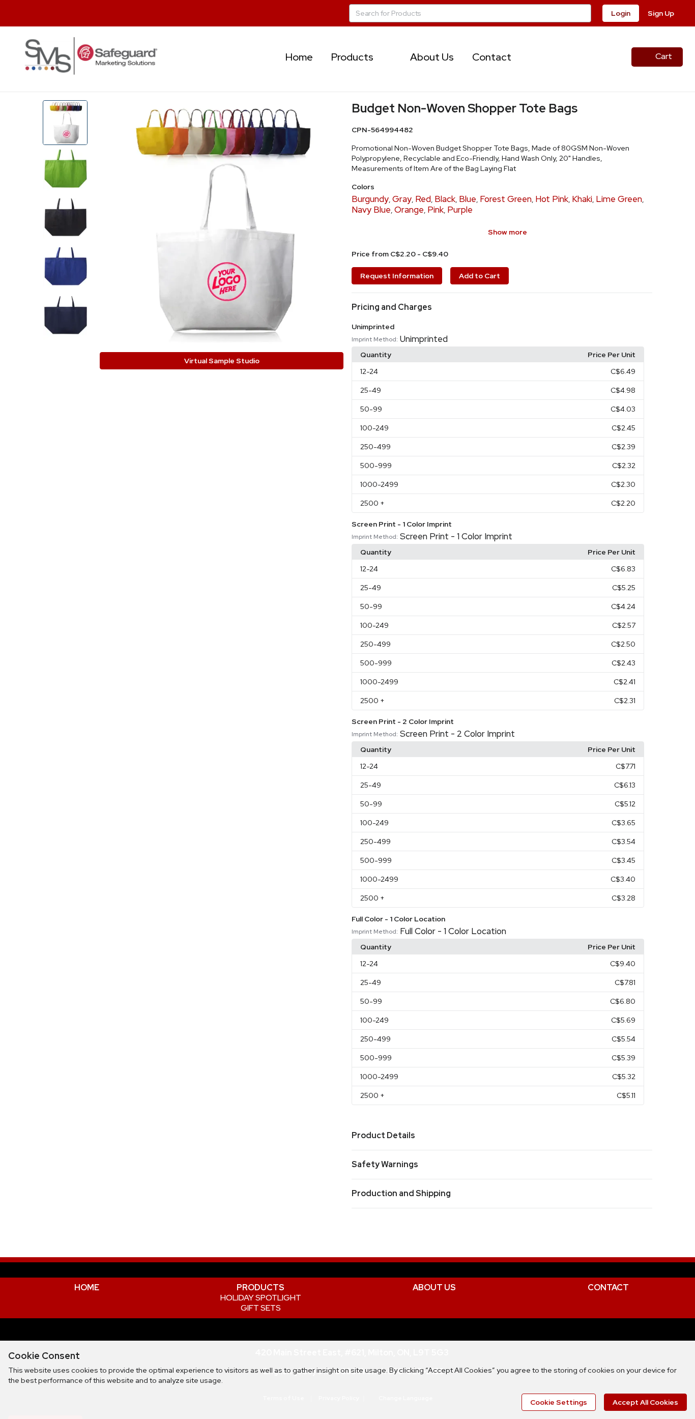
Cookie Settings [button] (558, 1402)
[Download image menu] (330, 113)
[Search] (582, 13)
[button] (502, 307)
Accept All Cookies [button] (645, 1402)
